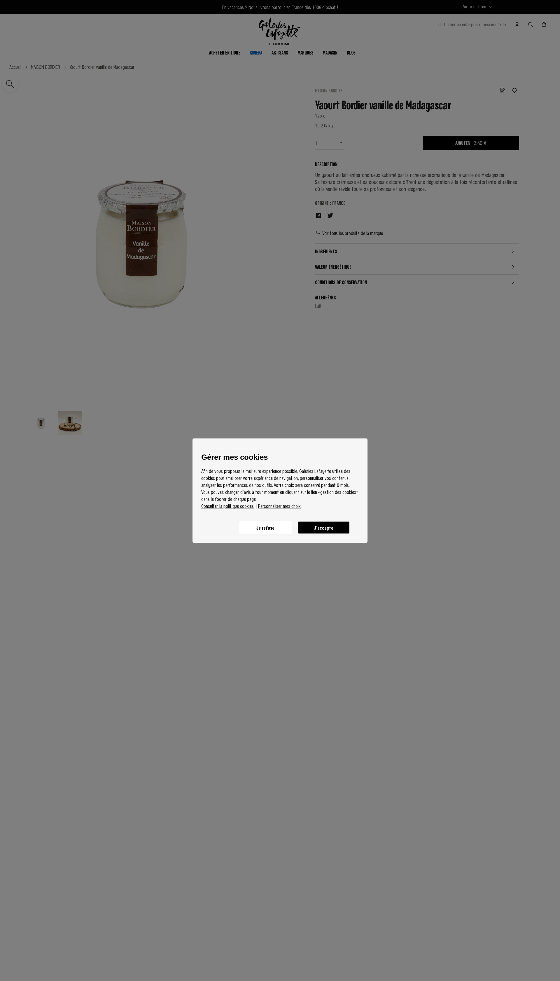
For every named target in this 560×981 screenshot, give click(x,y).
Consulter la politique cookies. (227, 506)
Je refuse (265, 527)
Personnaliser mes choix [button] (279, 506)
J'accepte (323, 527)
